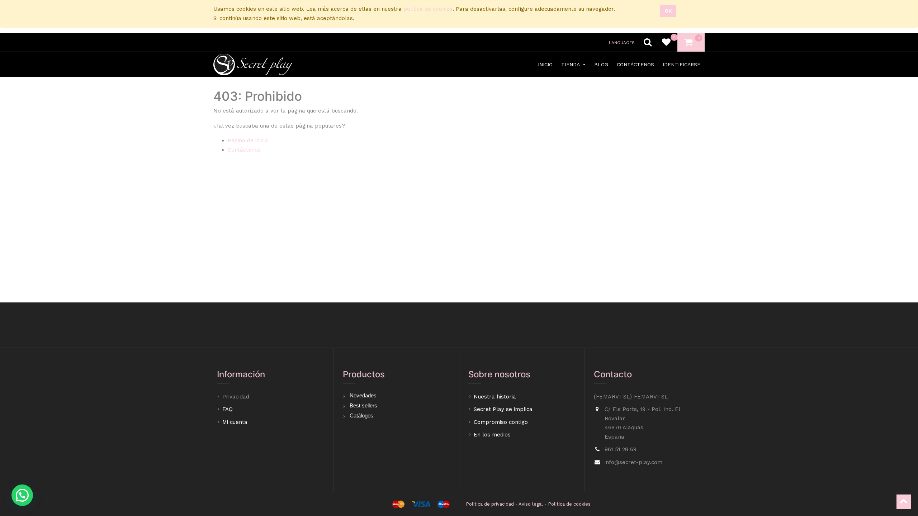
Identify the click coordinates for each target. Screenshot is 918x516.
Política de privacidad (490, 504)
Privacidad (236, 396)
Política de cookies (569, 504)
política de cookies (428, 9)
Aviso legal (531, 504)
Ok (668, 11)
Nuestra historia (495, 396)
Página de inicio (248, 140)
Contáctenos (244, 150)
